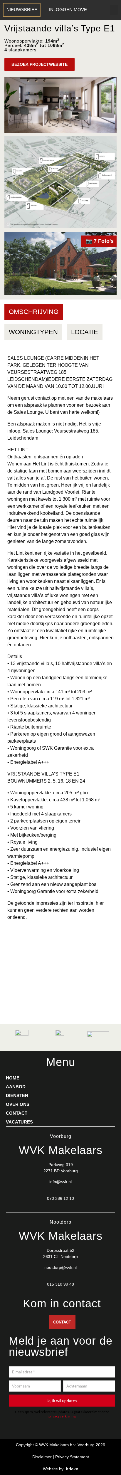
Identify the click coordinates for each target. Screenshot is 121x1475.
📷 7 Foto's (100, 241)
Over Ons (17, 1104)
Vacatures (19, 1121)
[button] (114, 10)
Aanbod (16, 1086)
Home (12, 1077)
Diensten (17, 1095)
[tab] (33, 312)
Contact (16, 1113)
